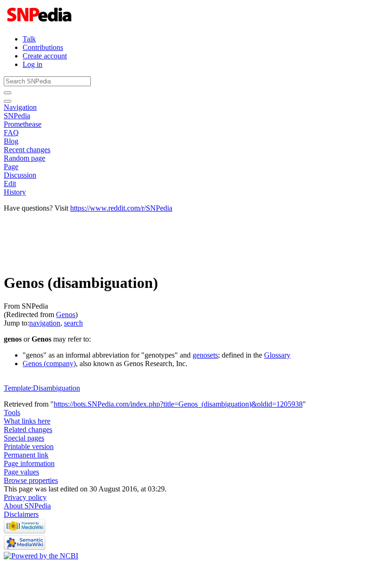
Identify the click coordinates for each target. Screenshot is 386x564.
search (73, 323)
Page (11, 167)
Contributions (43, 47)
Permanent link (26, 455)
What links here (27, 421)
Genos (65, 315)
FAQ (11, 133)
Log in (32, 64)
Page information (29, 463)
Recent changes (27, 150)
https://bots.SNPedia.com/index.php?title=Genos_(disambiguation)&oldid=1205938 (178, 404)
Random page (24, 158)
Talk (29, 39)
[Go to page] (7, 92)
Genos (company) (49, 364)
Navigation (20, 107)
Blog (11, 141)
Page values (21, 472)
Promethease (22, 124)
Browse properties (31, 480)
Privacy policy (25, 497)
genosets (205, 355)
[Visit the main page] (40, 23)
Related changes (28, 429)
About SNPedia (27, 506)
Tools (12, 413)
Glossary (277, 355)
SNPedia (17, 116)
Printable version (29, 446)
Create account (45, 56)
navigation (44, 323)
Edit (10, 184)
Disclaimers (21, 514)
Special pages (24, 438)
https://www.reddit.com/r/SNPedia (121, 208)
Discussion (20, 175)
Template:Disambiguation (42, 388)
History (15, 192)
